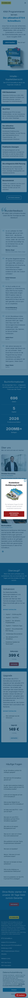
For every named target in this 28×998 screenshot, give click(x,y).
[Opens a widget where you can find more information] (20, 995)
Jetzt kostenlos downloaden (14, 514)
